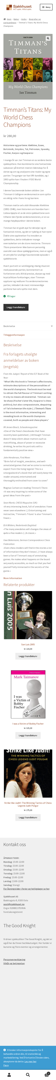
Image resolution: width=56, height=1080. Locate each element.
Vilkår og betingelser (14, 963)
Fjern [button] (6, 1065)
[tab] (28, 578)
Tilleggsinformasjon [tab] (14, 334)
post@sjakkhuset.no (13, 904)
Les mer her (30, 1061)
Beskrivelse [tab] (9, 326)
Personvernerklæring (14, 959)
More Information (12, 578)
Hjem (9, 19)
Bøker (16, 19)
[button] (48, 38)
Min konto (9, 1075)
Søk (28, 1075)
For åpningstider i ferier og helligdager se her (26, 888)
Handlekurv (43, 1072)
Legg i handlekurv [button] (28, 656)
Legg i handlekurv (16, 307)
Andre (24, 19)
